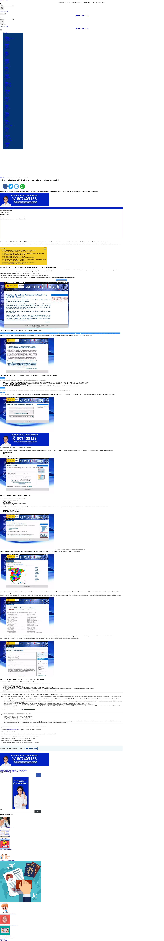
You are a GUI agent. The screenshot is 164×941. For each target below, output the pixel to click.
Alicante (7, 39)
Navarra (7, 73)
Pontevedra (7, 40)
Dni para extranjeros (4, 902)
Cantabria (7, 44)
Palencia (7, 53)
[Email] (16, 186)
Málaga (6, 107)
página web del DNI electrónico (28, 709)
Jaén (6, 88)
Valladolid (7, 62)
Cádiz (6, 56)
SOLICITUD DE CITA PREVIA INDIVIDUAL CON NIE (14, 256)
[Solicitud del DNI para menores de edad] (5, 908)
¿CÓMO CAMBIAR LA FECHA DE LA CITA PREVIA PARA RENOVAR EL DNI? (19, 262)
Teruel (6, 80)
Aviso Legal (2, 939)
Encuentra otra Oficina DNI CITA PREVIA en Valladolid (14, 263)
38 (87, 16)
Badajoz (7, 47)
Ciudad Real (7, 65)
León (6, 98)
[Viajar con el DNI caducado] (5, 930)
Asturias (7, 42)
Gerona (6, 72)
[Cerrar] (2, 8)
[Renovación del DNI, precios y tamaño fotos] (5, 919)
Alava (6, 34)
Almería (7, 41)
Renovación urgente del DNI (6, 849)
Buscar (1, 809)
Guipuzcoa (7, 48)
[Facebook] (5, 186)
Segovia (7, 128)
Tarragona (7, 90)
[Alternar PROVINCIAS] (22, 32)
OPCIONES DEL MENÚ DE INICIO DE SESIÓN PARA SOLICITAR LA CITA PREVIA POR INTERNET (24, 253)
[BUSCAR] (38, 775)
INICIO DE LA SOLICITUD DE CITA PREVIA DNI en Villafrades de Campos (18, 251)
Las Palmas (7, 95)
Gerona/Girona (8, 85)
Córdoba (7, 68)
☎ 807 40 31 (80, 16)
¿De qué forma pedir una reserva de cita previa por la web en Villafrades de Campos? (19, 250)
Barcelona (7, 49)
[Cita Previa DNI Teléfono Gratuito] (5, 822)
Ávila (6, 45)
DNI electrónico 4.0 (4, 838)
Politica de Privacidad (4, 940)
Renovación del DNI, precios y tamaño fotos (9, 924)
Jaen (6, 122)
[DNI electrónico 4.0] (5, 833)
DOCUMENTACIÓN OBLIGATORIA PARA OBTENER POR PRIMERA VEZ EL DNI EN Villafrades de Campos (25, 259)
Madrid (6, 92)
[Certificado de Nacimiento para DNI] (5, 855)
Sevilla (6, 120)
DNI (3, 177)
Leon (6, 57)
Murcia (6, 111)
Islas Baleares (8, 86)
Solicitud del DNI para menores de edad (8, 913)
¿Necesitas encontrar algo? (5, 772)
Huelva (6, 82)
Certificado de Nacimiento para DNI (7, 860)
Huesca (6, 76)
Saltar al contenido (3, 0)
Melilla (6, 109)
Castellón (7, 61)
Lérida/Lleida (8, 83)
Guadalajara (7, 77)
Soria (6, 67)
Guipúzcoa (7, 79)
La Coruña (7, 91)
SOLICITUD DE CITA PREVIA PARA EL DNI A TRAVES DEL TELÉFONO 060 (19, 257)
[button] (44, 248)
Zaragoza (7, 78)
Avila (6, 69)
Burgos (6, 52)
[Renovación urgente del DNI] (5, 844)
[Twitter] (10, 186)
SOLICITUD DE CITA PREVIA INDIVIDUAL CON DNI (14, 254)
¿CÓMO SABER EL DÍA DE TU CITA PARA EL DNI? (14, 260)
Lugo (6, 35)
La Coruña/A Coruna (9, 38)
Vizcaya (7, 46)
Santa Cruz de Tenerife (10, 125)
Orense (6, 33)
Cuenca (6, 70)
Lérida (6, 100)
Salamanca (7, 64)
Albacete (7, 37)
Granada (7, 75)
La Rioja (7, 71)
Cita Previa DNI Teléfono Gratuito (7, 827)
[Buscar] (0, 4)
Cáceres (7, 54)
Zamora (7, 60)
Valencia (7, 113)
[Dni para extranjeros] (20, 881)
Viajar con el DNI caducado (5, 935)
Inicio (1, 177)
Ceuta (6, 63)
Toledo (6, 101)
